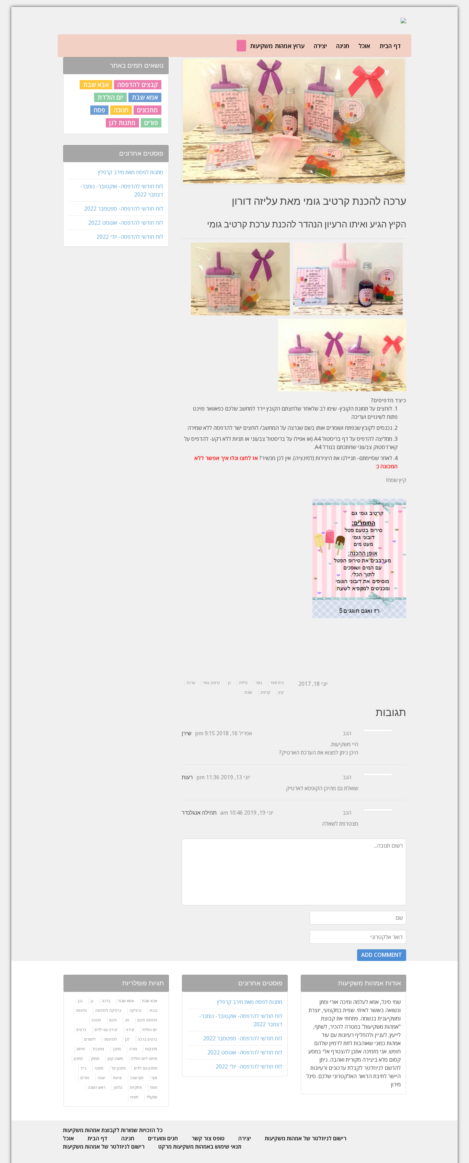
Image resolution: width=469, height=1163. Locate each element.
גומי (259, 682)
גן (229, 682)
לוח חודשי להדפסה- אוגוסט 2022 (125, 222)
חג (127, 1019)
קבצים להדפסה (137, 84)
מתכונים (147, 110)
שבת (248, 692)
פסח (99, 110)
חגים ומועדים (163, 1138)
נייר (83, 1068)
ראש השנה (96, 1087)
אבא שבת (96, 84)
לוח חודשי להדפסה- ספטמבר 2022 (123, 208)
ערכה (190, 682)
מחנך (116, 1048)
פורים (151, 123)
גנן (80, 1000)
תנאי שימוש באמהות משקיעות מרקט (199, 1146)
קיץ (281, 692)
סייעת (117, 1077)
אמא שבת (145, 97)
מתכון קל (119, 1068)
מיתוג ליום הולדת (144, 1058)
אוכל (364, 46)
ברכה (106, 1000)
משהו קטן (115, 1058)
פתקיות (136, 1087)
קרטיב (265, 692)
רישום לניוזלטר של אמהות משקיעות (305, 1138)
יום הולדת (110, 97)
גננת (153, 1010)
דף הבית (390, 46)
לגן (127, 1039)
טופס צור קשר (208, 1138)
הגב (347, 733)
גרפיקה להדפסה (108, 1010)
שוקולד (152, 1096)
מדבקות (151, 1048)
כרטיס (81, 1029)
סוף (154, 1077)
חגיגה (342, 46)
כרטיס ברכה (147, 1039)
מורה (133, 1048)
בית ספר (277, 682)
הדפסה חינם (147, 1019)
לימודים (89, 1039)
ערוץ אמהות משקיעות (277, 46)
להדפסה (110, 1039)
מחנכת (98, 1048)
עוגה (101, 1077)
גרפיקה (135, 1010)
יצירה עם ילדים (105, 1029)
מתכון (78, 1058)
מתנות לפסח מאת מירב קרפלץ (130, 172)
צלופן (118, 1087)
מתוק (95, 1058)
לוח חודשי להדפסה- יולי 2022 (129, 237)
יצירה (320, 46)
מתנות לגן (122, 123)
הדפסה (81, 1010)
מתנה (98, 1068)
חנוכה (121, 110)
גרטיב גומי (211, 682)
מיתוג (80, 1048)
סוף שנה (137, 1077)
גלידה (243, 682)
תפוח (134, 1096)
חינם (113, 1019)
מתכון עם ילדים (145, 1068)
